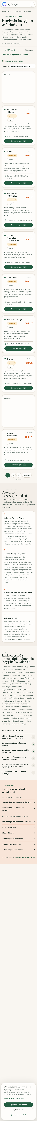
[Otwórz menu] (32, 4)
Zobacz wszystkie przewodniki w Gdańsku (15, 55)
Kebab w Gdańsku (8, 833)
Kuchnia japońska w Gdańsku (12, 839)
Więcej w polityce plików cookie (14, 1098)
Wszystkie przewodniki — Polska (25, 857)
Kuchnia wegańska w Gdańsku (12, 850)
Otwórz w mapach (21, 141)
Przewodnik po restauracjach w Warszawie (13, 808)
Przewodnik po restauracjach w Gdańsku (16, 822)
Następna (27, 475)
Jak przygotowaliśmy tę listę (14, 61)
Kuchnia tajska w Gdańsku (11, 844)
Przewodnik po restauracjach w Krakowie (16, 802)
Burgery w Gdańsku (9, 827)
